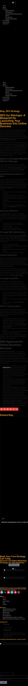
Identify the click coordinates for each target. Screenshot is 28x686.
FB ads (7, 15)
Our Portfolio (6, 20)
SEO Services (8, 12)
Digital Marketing (9, 10)
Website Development (11, 19)
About (4, 7)
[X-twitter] (5, 592)
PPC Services (8, 17)
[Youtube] (8, 592)
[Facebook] (1, 592)
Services (5, 9)
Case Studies (6, 22)
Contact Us (6, 23)
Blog (2, 111)
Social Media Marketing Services (13, 14)
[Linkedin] (12, 592)
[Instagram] (18, 592)
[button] (14, 53)
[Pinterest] (15, 592)
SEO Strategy (13, 111)
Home (4, 5)
